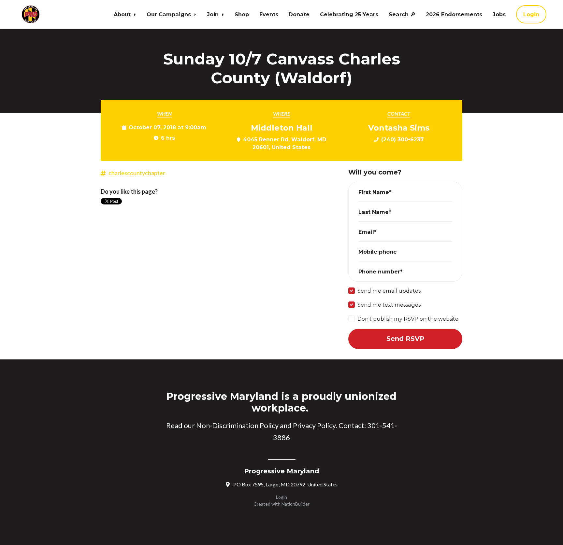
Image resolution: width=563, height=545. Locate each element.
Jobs (499, 14)
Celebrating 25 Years (349, 14)
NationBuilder (296, 504)
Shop (242, 14)
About (123, 14)
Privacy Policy (314, 425)
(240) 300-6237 (402, 139)
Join (213, 14)
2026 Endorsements (454, 14)
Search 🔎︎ (402, 14)
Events (268, 14)
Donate (299, 14)
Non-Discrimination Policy (237, 425)
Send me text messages (389, 304)
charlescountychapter (136, 172)
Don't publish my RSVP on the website (407, 318)
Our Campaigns (170, 14)
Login (531, 14)
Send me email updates (389, 290)
